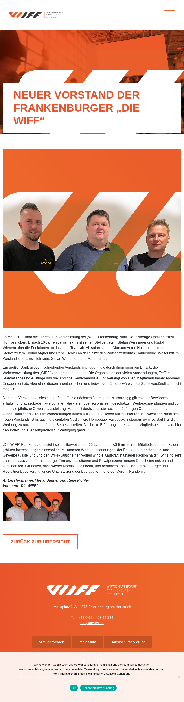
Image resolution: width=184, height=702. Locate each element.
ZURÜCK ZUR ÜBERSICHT (40, 541)
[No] (178, 677)
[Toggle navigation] (169, 13)
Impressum (87, 642)
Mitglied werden (51, 642)
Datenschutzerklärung (98, 688)
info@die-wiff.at (92, 623)
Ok (74, 688)
